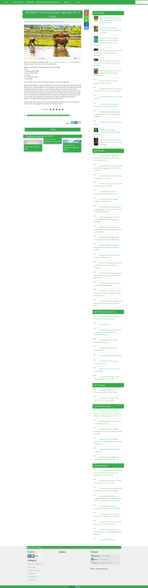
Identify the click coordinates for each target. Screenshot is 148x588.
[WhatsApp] (72, 123)
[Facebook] (29, 557)
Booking (66, 2)
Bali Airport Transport (42, 2)
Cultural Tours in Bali (33, 570)
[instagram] (33, 557)
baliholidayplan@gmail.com (105, 563)
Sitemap (38, 547)
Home (6, 2)
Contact (78, 2)
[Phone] (76, 123)
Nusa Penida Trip (18, 2)
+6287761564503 (105, 556)
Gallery (33, 547)
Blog (29, 547)
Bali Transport (31, 567)
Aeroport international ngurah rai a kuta (60, 62)
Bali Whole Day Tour (54, 2)
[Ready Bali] (37, 557)
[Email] (79, 123)
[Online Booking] (40, 557)
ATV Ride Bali (31, 580)
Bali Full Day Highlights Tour (35, 564)
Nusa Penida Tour (33, 577)
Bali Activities (30, 2)
